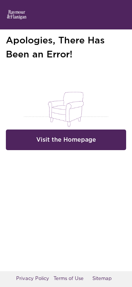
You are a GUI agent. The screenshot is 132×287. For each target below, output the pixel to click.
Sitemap (102, 278)
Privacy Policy (32, 278)
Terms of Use (69, 278)
